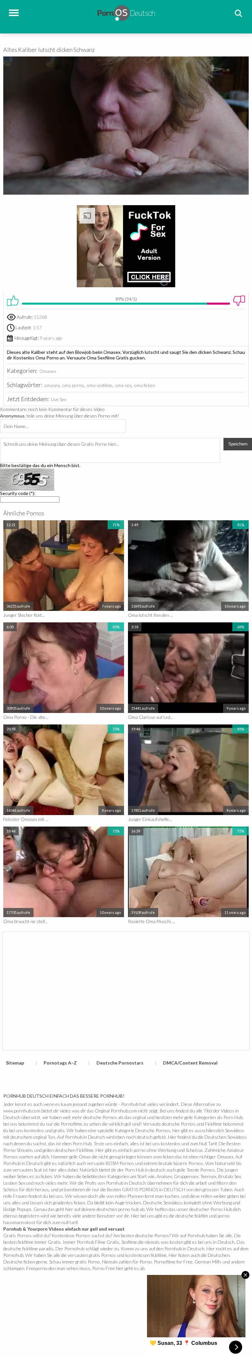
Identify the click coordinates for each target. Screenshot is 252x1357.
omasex (51, 385)
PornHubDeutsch (126, 12)
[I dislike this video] (239, 300)
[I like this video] (13, 300)
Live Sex (58, 399)
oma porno (73, 385)
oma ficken (144, 385)
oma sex (123, 385)
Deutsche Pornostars (119, 1063)
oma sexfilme (99, 385)
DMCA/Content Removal (190, 1063)
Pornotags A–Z (60, 1063)
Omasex (47, 371)
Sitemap (15, 1063)
